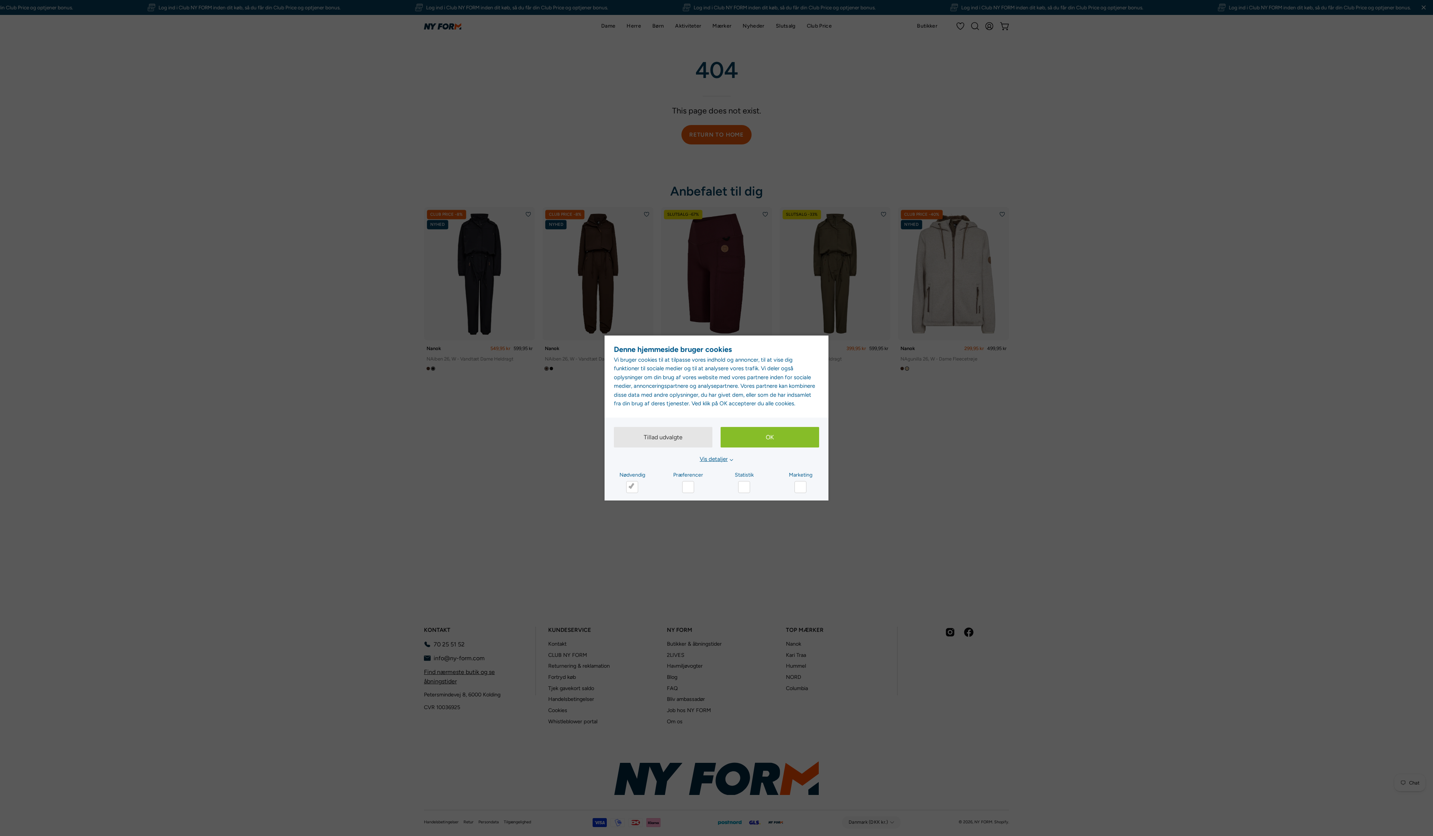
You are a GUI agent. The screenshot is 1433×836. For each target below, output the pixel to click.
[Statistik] (744, 487)
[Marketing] (800, 487)
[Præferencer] (688, 487)
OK (770, 437)
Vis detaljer (714, 459)
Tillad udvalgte (663, 437)
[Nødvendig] (632, 487)
